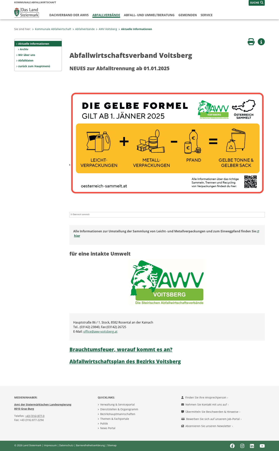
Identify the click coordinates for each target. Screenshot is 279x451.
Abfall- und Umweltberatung (149, 15)
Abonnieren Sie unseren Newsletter (208, 426)
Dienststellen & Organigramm (119, 409)
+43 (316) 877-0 (34, 416)
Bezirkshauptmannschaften (117, 414)
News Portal (107, 428)
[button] (256, 3)
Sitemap (112, 445)
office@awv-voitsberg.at (100, 331)
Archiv (24, 49)
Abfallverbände (106, 15)
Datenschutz (66, 445)
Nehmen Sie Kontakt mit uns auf (206, 404)
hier (77, 236)
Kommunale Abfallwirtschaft (53, 29)
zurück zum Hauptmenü (34, 66)
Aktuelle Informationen (136, 29)
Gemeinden (187, 15)
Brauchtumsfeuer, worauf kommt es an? (120, 349)
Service (207, 15)
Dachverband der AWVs (69, 15)
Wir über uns (26, 55)
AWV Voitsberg (108, 29)
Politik (104, 423)
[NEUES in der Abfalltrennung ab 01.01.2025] (167, 142)
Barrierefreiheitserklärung (90, 445)
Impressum (50, 445)
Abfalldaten (25, 60)
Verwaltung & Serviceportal (117, 404)
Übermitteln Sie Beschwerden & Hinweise (212, 412)
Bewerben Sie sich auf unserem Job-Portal (213, 419)
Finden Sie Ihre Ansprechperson (206, 397)
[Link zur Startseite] (26, 12)
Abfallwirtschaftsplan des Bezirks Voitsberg (125, 361)
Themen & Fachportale (114, 419)
